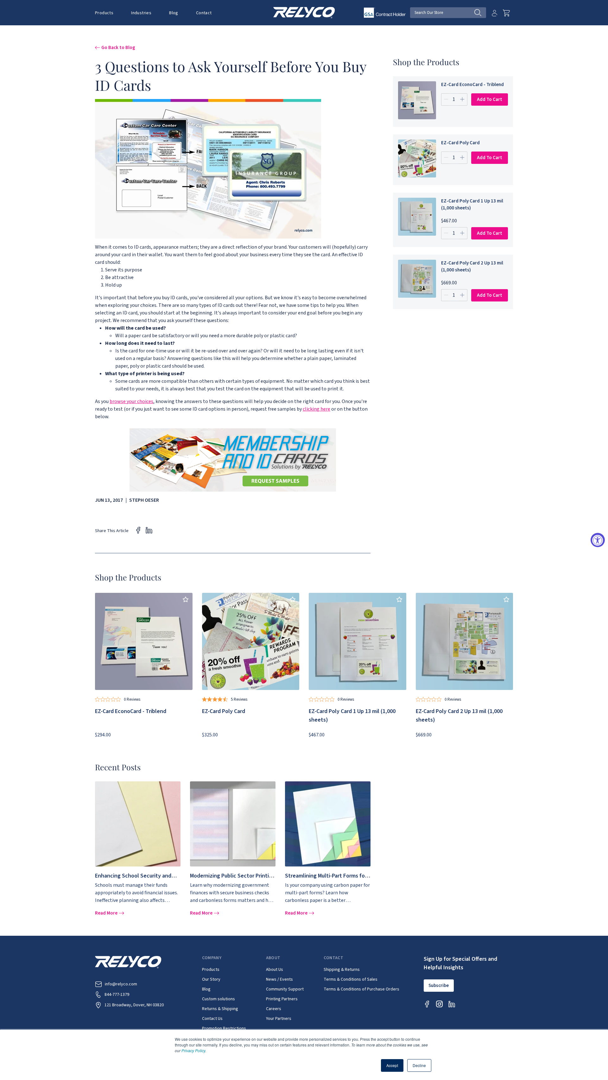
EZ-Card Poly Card (460, 143)
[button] (104, 13)
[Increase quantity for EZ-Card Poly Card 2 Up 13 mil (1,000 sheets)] (462, 295)
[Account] (494, 13)
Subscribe (438, 985)
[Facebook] (427, 1004)
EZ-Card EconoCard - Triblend (472, 84)
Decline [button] (419, 1065)
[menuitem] (108, 12)
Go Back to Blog (118, 47)
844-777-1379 (116, 994)
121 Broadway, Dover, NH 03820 (134, 1005)
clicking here (316, 409)
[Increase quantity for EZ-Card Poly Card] (462, 158)
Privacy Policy (193, 1050)
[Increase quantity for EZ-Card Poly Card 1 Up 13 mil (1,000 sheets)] (462, 233)
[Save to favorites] (186, 599)
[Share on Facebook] (138, 530)
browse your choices (131, 401)
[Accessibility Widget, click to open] (598, 540)
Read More (107, 913)
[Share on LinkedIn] (149, 530)
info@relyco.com (121, 984)
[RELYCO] (304, 12)
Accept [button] (392, 1065)
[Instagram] (439, 1004)
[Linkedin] (451, 1004)
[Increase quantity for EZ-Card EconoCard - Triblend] (462, 99)
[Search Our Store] (480, 12)
